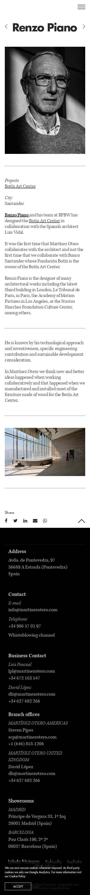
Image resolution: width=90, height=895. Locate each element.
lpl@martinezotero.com (31, 671)
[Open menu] (81, 7)
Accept (18, 886)
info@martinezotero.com (33, 610)
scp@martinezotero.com (32, 737)
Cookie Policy (17, 876)
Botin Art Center (44, 221)
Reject (35, 886)
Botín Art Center (20, 186)
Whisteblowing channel (31, 635)
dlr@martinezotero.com (31, 694)
